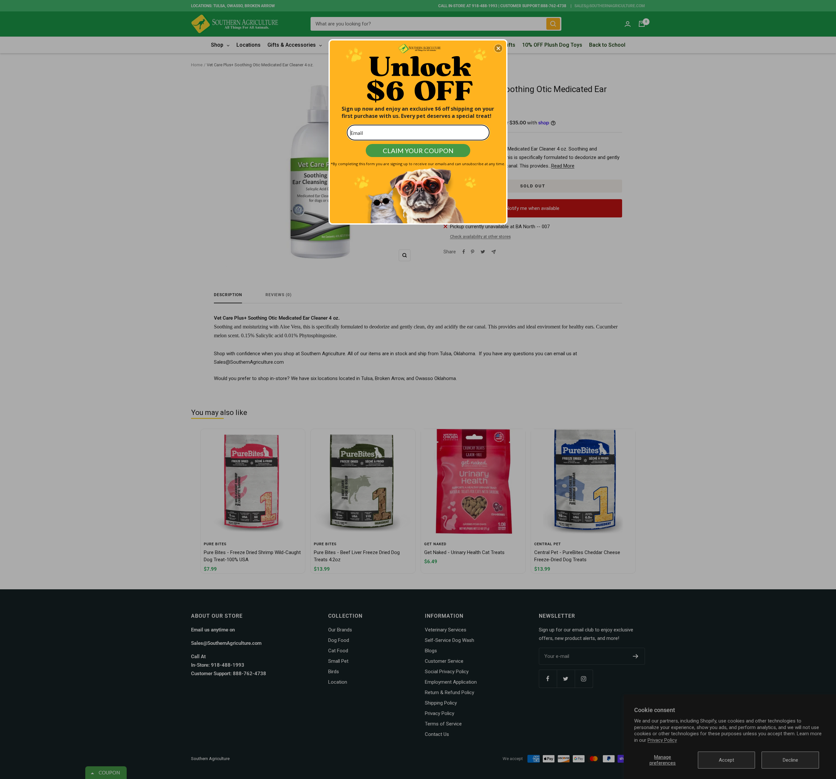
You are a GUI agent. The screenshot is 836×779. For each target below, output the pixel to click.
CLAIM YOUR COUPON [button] (418, 150)
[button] (498, 48)
